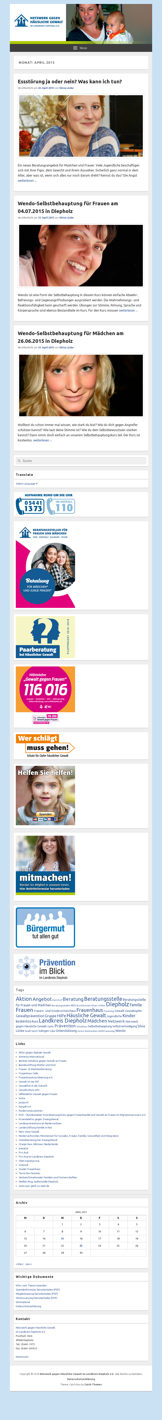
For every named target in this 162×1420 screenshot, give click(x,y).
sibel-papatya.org (29, 1160)
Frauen (24, 1010)
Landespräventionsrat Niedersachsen (40, 1123)
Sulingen (43, 1030)
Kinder (129, 1015)
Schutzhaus (81, 1026)
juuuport (24, 1102)
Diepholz (117, 1004)
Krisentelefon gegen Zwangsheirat (39, 1119)
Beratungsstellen (61, 1005)
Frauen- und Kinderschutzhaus (55, 1010)
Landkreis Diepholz (63, 1020)
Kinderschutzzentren (31, 1110)
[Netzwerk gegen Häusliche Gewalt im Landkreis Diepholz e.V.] (81, 43)
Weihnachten (91, 1031)
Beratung (73, 999)
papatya (23, 1148)
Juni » (28, 1264)
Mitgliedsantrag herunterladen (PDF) (37, 1293)
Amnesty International (31, 1056)
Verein (80, 1031)
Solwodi (23, 1164)
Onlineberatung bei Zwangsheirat (38, 1140)
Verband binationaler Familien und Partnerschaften (48, 1177)
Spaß (28, 1030)
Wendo (120, 1030)
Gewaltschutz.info (29, 1089)
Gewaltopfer (133, 1010)
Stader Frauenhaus (29, 1169)
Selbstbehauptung (100, 1026)
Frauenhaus (89, 1010)
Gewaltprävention (30, 1016)
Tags (20, 990)
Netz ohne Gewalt (29, 1131)
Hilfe (61, 1015)
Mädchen (97, 1020)
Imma (22, 1098)
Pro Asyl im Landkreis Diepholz (36, 1156)
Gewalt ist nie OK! (29, 1081)
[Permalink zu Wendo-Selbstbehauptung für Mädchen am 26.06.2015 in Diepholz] (81, 419)
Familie (136, 1005)
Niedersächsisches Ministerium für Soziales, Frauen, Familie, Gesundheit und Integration (69, 1135)
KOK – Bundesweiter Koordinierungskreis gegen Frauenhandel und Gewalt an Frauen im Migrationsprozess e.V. (82, 1114)
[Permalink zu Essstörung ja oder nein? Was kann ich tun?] (81, 160)
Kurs (35, 1021)
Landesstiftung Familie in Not (35, 1127)
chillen (101, 1005)
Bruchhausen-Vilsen (87, 1005)
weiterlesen (27, 180)
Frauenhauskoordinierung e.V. (36, 1077)
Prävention (65, 1025)
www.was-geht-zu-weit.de (34, 1185)
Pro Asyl (23, 1152)
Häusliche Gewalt (86, 1015)
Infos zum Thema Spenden (31, 1285)
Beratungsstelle (103, 999)
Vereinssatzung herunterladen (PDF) (36, 1297)
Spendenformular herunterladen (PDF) (38, 1289)
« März (20, 1264)
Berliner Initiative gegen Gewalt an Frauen (43, 1060)
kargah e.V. (25, 1106)
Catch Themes (93, 1384)
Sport (34, 1030)
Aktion (24, 999)
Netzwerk (116, 1021)
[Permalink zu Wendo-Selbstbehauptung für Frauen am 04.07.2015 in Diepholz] (81, 290)
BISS (73, 1005)
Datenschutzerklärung (28, 1306)
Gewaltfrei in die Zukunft (33, 1085)
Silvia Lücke (66, 88)
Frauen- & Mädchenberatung (35, 1069)
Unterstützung (66, 1030)
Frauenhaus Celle (28, 1073)
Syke (52, 1030)
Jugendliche (114, 1016)
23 (81, 1245)
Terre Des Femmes (29, 1173)
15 (62, 1238)
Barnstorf (57, 1000)
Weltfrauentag (106, 1031)
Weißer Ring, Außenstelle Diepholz (38, 1181)
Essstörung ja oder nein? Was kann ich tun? (70, 81)
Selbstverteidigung (124, 1026)
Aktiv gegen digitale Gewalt (35, 1052)
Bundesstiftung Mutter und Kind (37, 1065)
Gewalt (119, 1010)
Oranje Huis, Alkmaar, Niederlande (38, 1144)
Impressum (22, 1356)
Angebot (42, 999)
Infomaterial (23, 1302)
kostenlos (23, 1021)
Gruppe (51, 1016)
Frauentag (109, 1011)
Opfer (50, 1026)
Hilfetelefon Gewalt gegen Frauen (38, 1094)
